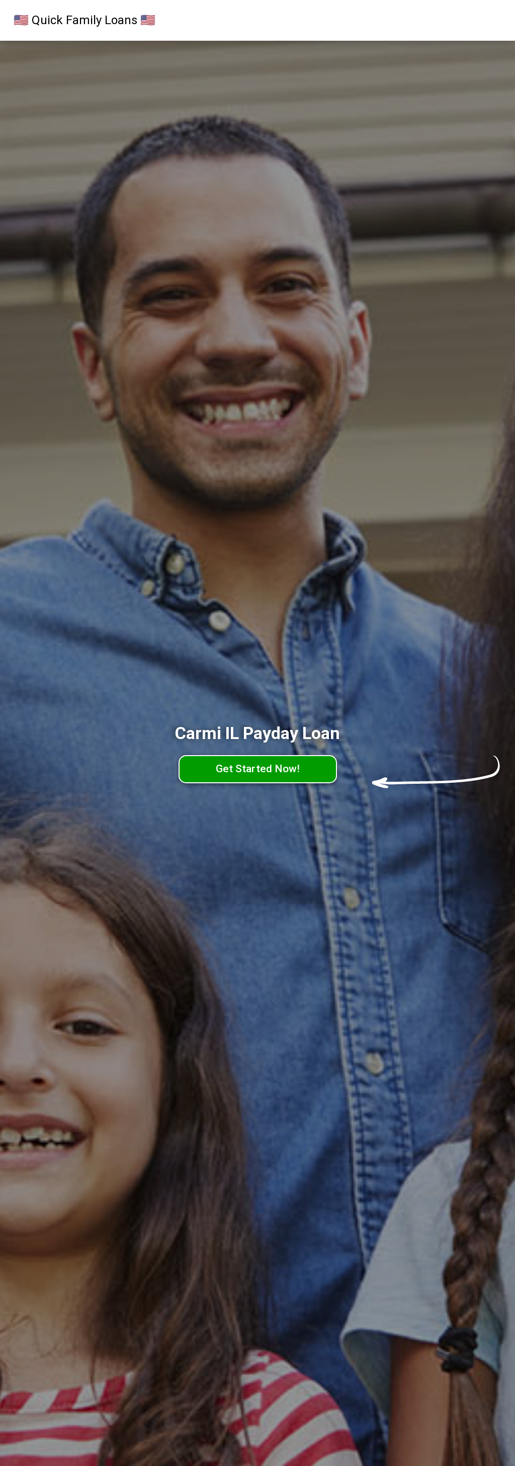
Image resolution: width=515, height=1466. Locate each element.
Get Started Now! (258, 769)
